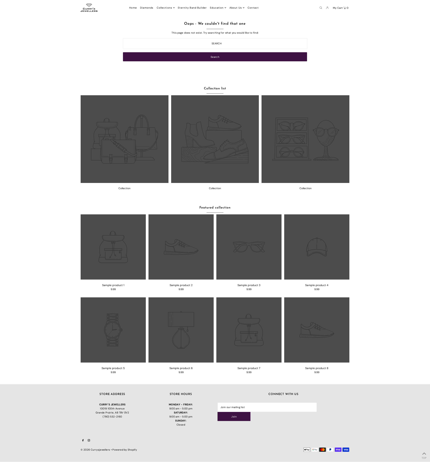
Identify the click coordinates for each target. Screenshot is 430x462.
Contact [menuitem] (253, 7)
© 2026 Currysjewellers (95, 449)
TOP (424, 457)
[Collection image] (124, 182)
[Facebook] (83, 441)
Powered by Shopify (124, 449)
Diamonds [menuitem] (146, 7)
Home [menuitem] (133, 7)
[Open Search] (321, 7)
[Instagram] (89, 441)
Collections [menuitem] (164, 7)
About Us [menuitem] (235, 7)
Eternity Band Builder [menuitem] (192, 7)
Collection (124, 188)
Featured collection (214, 207)
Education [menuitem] (217, 7)
